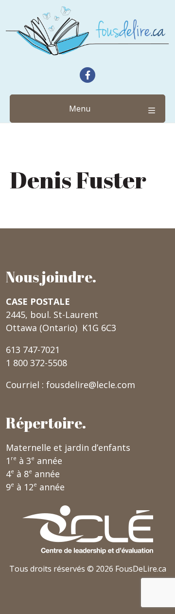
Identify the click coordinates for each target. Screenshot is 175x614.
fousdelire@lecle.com (90, 385)
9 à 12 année (35, 487)
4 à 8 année (33, 474)
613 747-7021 (33, 349)
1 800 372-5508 (36, 363)
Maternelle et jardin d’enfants (68, 447)
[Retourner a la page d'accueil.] (87, 31)
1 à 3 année (34, 460)
